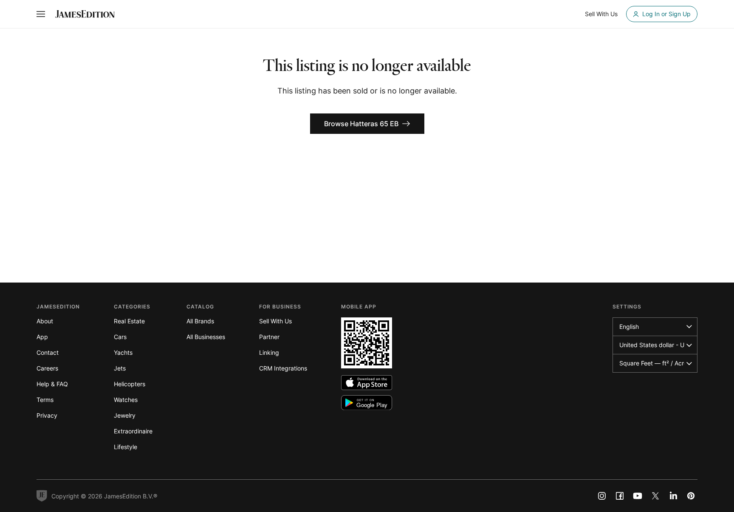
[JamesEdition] (85, 14)
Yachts (123, 352)
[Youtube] (637, 495)
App (42, 336)
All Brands (200, 321)
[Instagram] (602, 495)
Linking (269, 352)
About (45, 321)
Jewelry (125, 415)
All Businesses (205, 336)
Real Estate (129, 321)
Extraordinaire (133, 431)
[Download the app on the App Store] (366, 382)
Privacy (47, 415)
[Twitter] (655, 495)
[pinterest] (691, 495)
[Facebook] (619, 495)
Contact (48, 352)
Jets (120, 368)
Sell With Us (275, 321)
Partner (269, 336)
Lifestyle (125, 446)
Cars (120, 336)
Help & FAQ (52, 384)
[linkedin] (673, 495)
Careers (47, 368)
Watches (126, 399)
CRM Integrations (283, 368)
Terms (45, 399)
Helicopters (129, 384)
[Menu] (40, 14)
